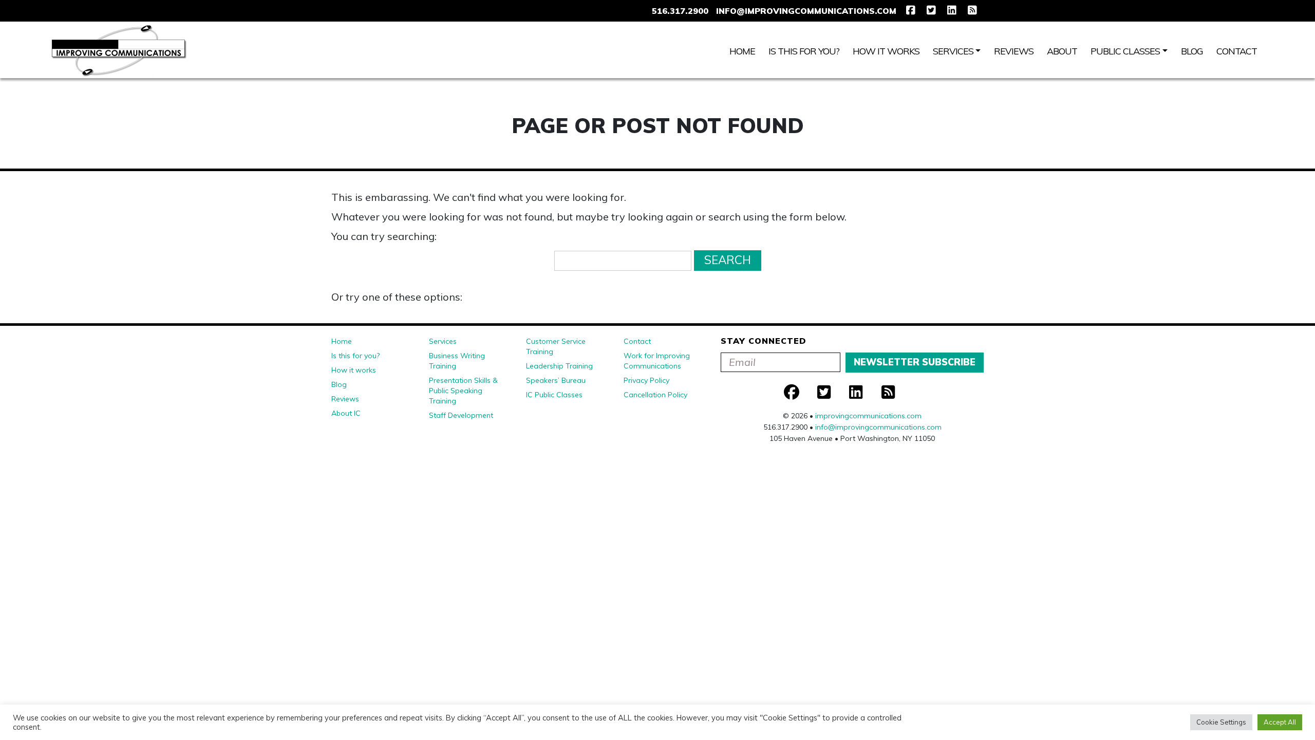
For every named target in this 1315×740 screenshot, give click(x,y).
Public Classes (1125, 51)
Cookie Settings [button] (1221, 722)
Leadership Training (559, 366)
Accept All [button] (1280, 722)
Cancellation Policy (655, 394)
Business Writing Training (457, 361)
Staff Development (461, 415)
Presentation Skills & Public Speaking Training (463, 390)
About (1062, 51)
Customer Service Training (556, 346)
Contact (1236, 51)
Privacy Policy (646, 380)
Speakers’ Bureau (556, 380)
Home (742, 51)
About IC (346, 413)
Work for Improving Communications (657, 361)
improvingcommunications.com (868, 415)
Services (953, 51)
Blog (1192, 51)
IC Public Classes (554, 394)
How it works (886, 51)
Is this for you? (803, 51)
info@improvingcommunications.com (806, 11)
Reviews (1014, 51)
